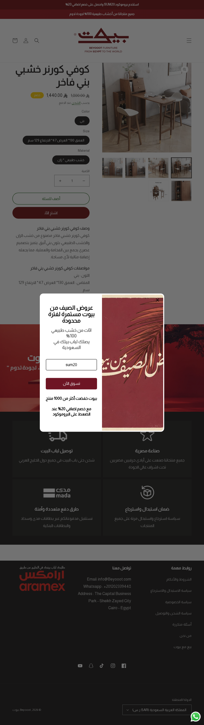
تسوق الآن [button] (71, 383)
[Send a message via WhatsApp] (196, 717)
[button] (71, 364)
